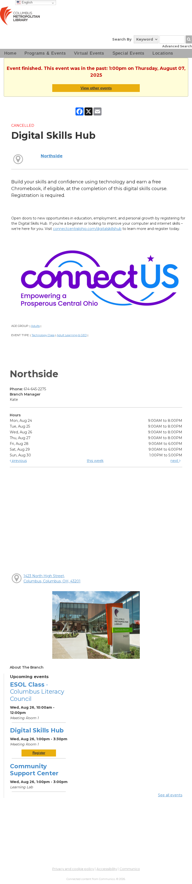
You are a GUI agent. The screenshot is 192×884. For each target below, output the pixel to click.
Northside (51, 155)
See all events (170, 795)
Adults (35, 326)
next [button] (174, 460)
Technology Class (43, 335)
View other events (96, 88)
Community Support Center (34, 770)
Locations (162, 53)
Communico (130, 869)
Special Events (128, 53)
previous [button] (19, 460)
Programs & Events (45, 53)
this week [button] (95, 460)
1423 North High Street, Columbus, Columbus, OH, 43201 (52, 578)
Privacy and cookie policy (73, 869)
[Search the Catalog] (189, 39)
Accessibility (106, 869)
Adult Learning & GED (72, 335)
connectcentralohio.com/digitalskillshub (87, 228)
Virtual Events (89, 53)
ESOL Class (37, 691)
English (26, 2)
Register (38, 753)
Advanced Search (177, 46)
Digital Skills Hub (37, 730)
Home (10, 53)
